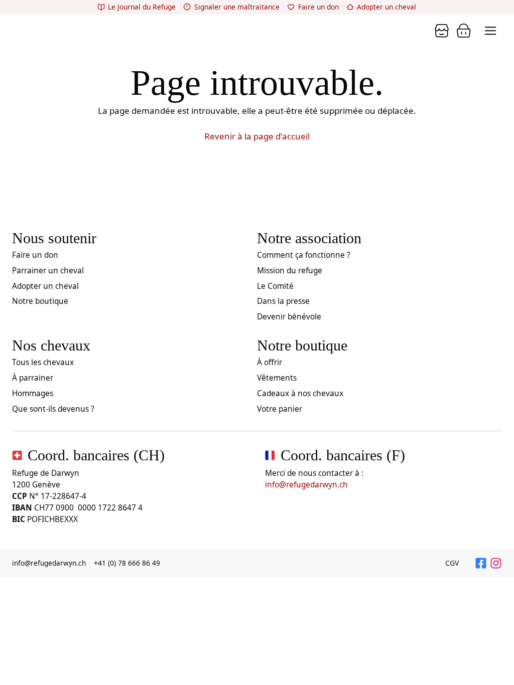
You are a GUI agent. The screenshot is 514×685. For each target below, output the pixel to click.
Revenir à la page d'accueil (257, 136)
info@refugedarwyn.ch (306, 484)
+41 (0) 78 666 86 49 (127, 563)
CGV (452, 563)
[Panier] (442, 31)
